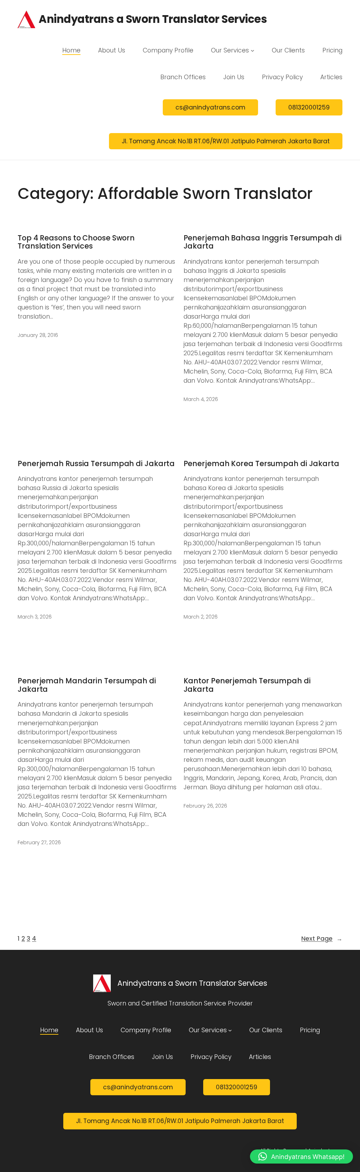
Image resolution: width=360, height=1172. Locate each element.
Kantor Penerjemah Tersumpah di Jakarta (247, 685)
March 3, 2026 (35, 616)
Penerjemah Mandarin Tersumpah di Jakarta (87, 685)
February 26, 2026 (205, 805)
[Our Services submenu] (252, 50)
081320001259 (309, 107)
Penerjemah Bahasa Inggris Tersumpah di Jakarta (263, 242)
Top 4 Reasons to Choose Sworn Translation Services (76, 242)
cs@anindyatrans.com (210, 107)
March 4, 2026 (201, 399)
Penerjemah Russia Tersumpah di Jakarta (96, 463)
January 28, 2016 (38, 335)
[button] (301, 1156)
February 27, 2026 (39, 842)
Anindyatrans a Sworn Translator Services (153, 19)
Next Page (321, 938)
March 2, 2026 (201, 616)
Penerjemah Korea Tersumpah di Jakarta (261, 463)
